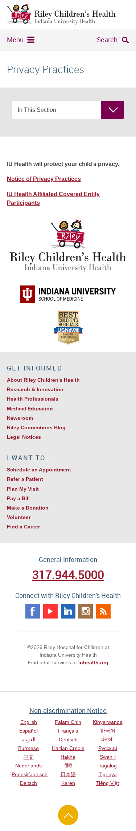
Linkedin (68, 611)
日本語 (68, 774)
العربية (28, 739)
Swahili (108, 757)
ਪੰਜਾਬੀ (107, 739)
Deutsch (68, 739)
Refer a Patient (25, 479)
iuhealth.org (93, 662)
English (28, 722)
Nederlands (28, 766)
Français (68, 731)
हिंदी (68, 766)
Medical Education (30, 409)
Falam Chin (68, 722)
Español (28, 731)
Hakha (68, 757)
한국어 (107, 731)
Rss (103, 611)
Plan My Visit (23, 489)
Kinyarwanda (108, 722)
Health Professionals (32, 399)
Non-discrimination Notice (68, 710)
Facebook (32, 611)
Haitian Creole (68, 748)
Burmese (28, 748)
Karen (68, 783)
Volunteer (18, 517)
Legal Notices (24, 437)
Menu (15, 39)
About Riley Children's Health (43, 380)
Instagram (85, 611)
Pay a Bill (18, 498)
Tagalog (108, 766)
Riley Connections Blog (36, 427)
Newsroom (20, 418)
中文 (29, 757)
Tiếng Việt (107, 783)
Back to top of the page (68, 815)
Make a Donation (28, 508)
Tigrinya (108, 774)
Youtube (50, 611)
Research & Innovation (35, 389)
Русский (107, 748)
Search (107, 39)
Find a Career (23, 527)
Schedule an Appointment (39, 470)
